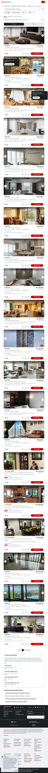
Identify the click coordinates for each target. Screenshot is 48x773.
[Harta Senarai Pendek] (42, 28)
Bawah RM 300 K (15, 673)
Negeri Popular (27, 754)
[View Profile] (6, 28)
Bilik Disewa (26, 743)
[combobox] (22, 9)
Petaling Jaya (30, 6)
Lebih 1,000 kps (13, 684)
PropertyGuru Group (8, 711)
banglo (6, 659)
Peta (35, 24)
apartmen (35, 658)
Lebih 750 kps (7, 684)
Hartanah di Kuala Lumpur (27, 756)
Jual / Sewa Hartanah (38, 757)
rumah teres (25, 658)
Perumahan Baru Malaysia (37, 740)
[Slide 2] (23, 501)
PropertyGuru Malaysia (6, 740)
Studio (6, 678)
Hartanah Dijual (17, 739)
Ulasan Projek (6, 745)
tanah (10, 659)
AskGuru (5, 742)
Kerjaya (5, 716)
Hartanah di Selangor (28, 758)
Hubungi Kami (19, 711)
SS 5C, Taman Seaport (9, 667)
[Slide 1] (22, 501)
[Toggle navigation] (46, 2)
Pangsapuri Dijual (17, 742)
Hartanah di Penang (28, 760)
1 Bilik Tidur (10, 678)
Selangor (24, 6)
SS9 (15, 667)
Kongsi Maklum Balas (20, 714)
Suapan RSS (36, 758)
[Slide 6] (26, 534)
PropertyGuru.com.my (8, 729)
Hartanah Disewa (27, 739)
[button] (5, 16)
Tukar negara (30, 711)
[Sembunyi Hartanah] (40, 28)
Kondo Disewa (27, 740)
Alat (35, 754)
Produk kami (6, 714)
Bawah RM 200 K (8, 673)
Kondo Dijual (16, 740)
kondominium (30, 658)
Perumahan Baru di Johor (38, 743)
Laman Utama (7, 6)
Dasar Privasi (28, 769)
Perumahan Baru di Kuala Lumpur (38, 745)
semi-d (39, 658)
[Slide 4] (25, 501)
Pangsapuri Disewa (27, 742)
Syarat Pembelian (35, 769)
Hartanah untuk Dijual (16, 6)
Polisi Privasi (13, 762)
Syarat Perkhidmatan (21, 769)
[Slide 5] (25, 534)
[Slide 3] (24, 501)
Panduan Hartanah (7, 743)
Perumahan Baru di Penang (38, 748)
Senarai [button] (14, 24)
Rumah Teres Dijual (17, 743)
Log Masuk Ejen (37, 755)
